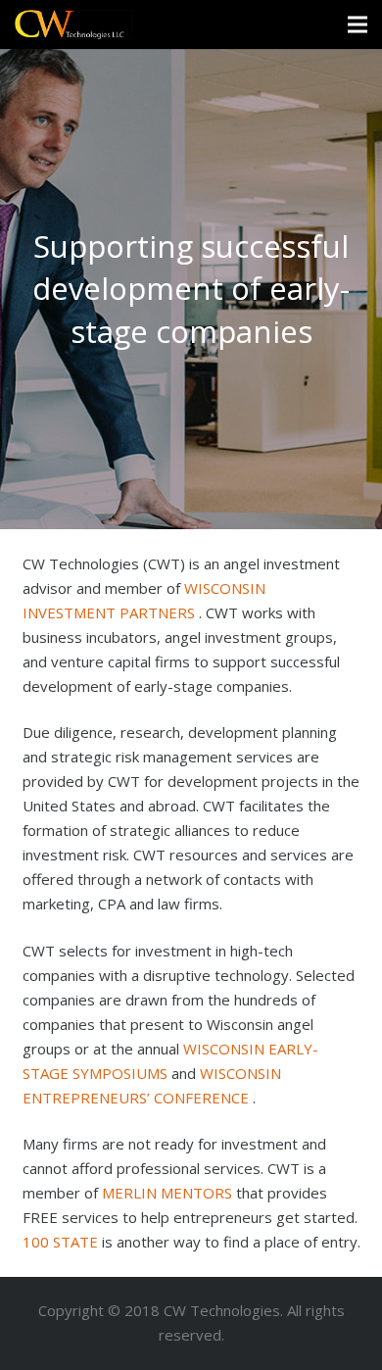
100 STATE (60, 1241)
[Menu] (357, 24)
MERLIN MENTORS (169, 1192)
